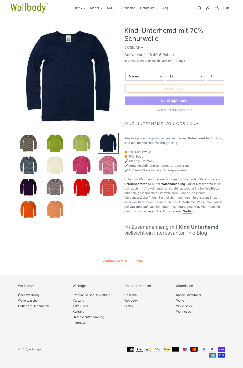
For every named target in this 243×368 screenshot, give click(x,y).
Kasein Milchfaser (188, 295)
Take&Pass (80, 306)
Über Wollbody (28, 295)
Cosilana (130, 295)
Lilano (128, 306)
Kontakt (78, 311)
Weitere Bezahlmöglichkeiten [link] (175, 110)
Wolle (180, 300)
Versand (78, 300)
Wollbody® (35, 349)
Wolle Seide (184, 306)
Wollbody (131, 300)
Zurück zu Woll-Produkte (124, 260)
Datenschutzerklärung (88, 317)
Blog (202, 233)
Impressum (80, 322)
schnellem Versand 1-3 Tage (166, 61)
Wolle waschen (28, 300)
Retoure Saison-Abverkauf (91, 295)
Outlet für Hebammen (33, 306)
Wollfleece (183, 311)
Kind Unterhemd (183, 202)
